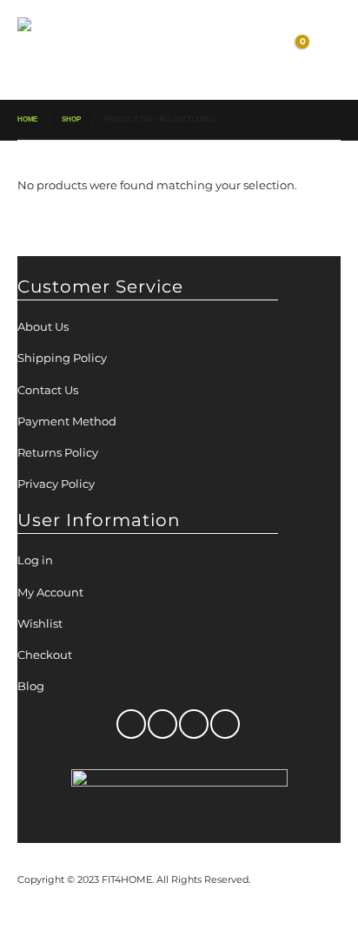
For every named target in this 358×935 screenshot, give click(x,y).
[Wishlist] (255, 50)
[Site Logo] (60, 49)
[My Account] (223, 50)
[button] (131, 50)
